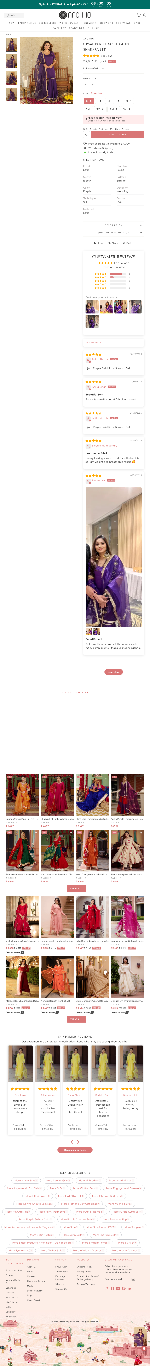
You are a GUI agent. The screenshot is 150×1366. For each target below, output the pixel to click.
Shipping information (114, 232)
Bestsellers (48, 23)
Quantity (90, 78)
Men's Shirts (12, 1297)
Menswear (89, 23)
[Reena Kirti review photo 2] (89, 631)
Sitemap (59, 1284)
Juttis (8, 1306)
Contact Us (61, 1289)
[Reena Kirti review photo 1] (114, 557)
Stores (30, 1271)
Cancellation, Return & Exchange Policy (88, 1278)
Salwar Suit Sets (14, 1270)
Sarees (9, 1275)
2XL (88, 109)
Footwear (123, 23)
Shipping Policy (84, 1266)
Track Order (61, 1271)
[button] (91, 55)
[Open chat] (144, 1348)
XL (127, 101)
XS (88, 101)
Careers (31, 1276)
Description (114, 225)
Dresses (10, 1292)
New (12, 23)
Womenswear (69, 23)
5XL (126, 109)
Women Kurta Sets (13, 1281)
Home (9, 34)
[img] (93, 354)
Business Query (34, 1290)
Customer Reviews (36, 1281)
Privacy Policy (84, 1271)
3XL (99, 109)
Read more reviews (75, 1149)
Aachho (88, 38)
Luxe (95, 28)
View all (76, 888)
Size (86, 93)
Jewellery (58, 28)
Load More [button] (114, 672)
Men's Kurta (12, 1302)
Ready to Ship (79, 28)
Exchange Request (60, 1278)
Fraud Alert (61, 1266)
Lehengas (11, 1287)
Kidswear (106, 23)
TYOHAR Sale (27, 23)
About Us (31, 1266)
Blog (29, 1295)
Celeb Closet (33, 1300)
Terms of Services (86, 1284)
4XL (112, 109)
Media (30, 1285)
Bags (137, 23)
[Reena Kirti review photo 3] (96, 631)
